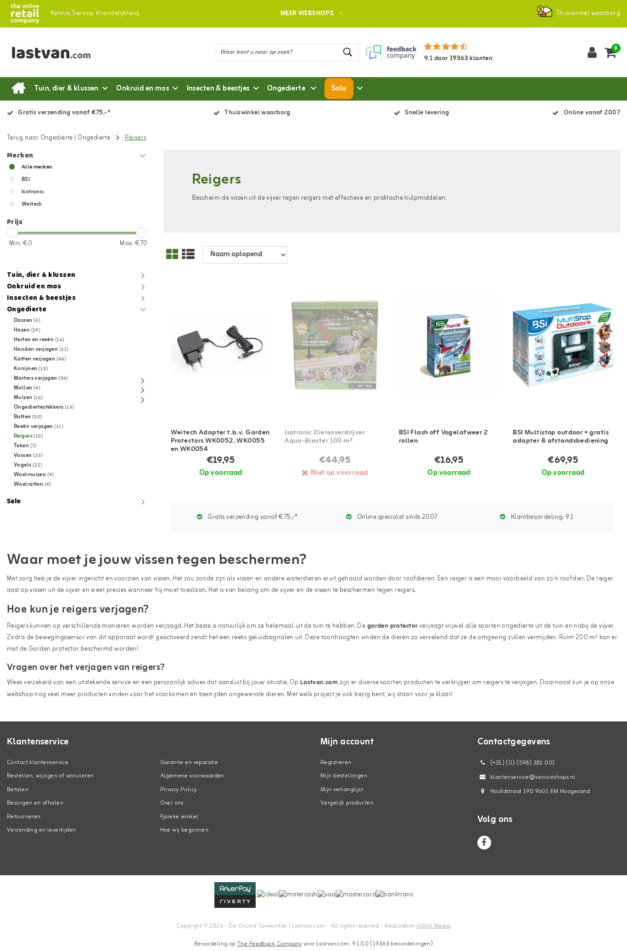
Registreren (336, 762)
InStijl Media (433, 926)
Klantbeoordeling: (541, 517)
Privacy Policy (178, 789)
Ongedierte (95, 138)
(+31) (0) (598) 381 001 (522, 763)
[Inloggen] (592, 52)
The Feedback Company (269, 944)
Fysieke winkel (179, 817)
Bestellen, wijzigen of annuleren (50, 776)
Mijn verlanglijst (341, 789)
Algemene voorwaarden (192, 776)
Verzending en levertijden (41, 830)
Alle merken (37, 167)
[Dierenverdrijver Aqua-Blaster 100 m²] (335, 345)
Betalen (17, 789)
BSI (26, 179)
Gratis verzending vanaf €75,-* (251, 517)
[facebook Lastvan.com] (484, 842)
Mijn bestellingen (343, 776)
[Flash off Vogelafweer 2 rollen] (449, 345)
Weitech (32, 204)
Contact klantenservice (37, 762)
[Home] (18, 88)
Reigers (135, 138)
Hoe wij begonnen (184, 830)
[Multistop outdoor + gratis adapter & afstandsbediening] (563, 345)
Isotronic (33, 192)
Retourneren (24, 817)
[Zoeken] (347, 52)
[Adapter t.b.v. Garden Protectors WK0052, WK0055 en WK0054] (221, 345)
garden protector (392, 626)
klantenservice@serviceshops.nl (533, 777)
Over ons (172, 803)
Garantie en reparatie (189, 762)
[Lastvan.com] (25, 13)
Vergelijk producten (347, 803)
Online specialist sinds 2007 (396, 517)
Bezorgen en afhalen (35, 803)
